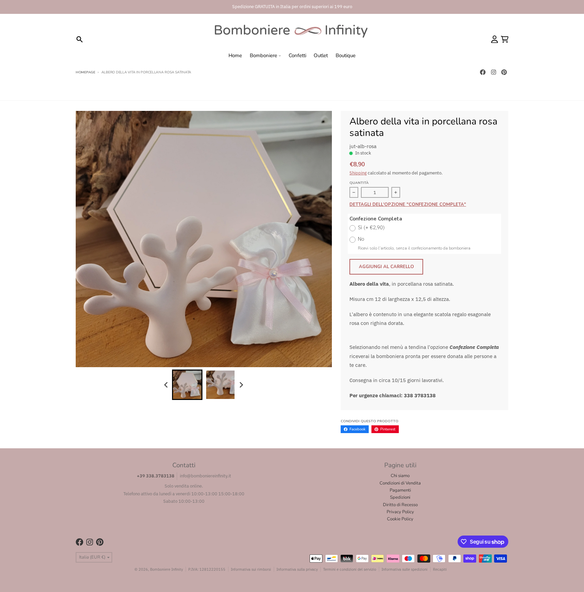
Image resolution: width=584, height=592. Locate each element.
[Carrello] (505, 39)
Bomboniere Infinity (166, 569)
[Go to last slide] (166, 384)
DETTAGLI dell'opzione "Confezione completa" (407, 205)
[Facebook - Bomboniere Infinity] (483, 72)
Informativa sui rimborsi (251, 569)
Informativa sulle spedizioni (405, 569)
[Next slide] (241, 384)
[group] (187, 385)
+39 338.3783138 (155, 476)
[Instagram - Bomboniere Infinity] (493, 72)
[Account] (494, 39)
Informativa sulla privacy (297, 569)
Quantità (359, 183)
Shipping (358, 173)
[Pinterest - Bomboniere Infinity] (504, 72)
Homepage (85, 72)
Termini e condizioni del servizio (349, 569)
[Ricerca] (79, 39)
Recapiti (440, 569)
